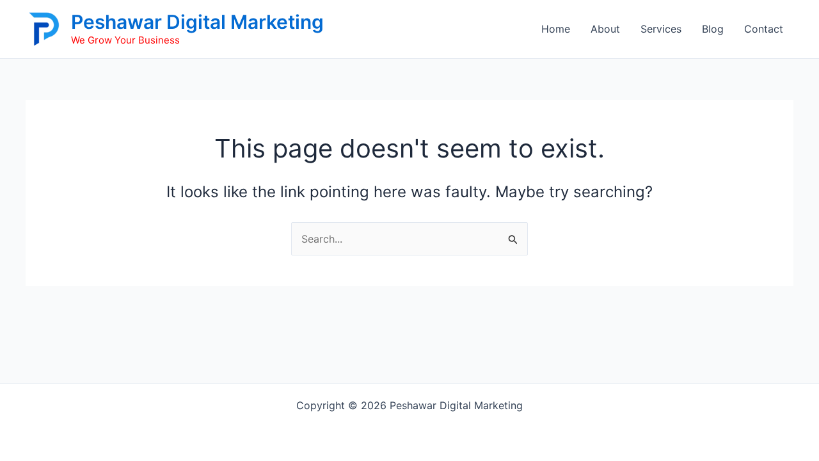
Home (555, 28)
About (605, 28)
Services (660, 28)
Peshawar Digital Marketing (197, 21)
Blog (713, 28)
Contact (763, 28)
